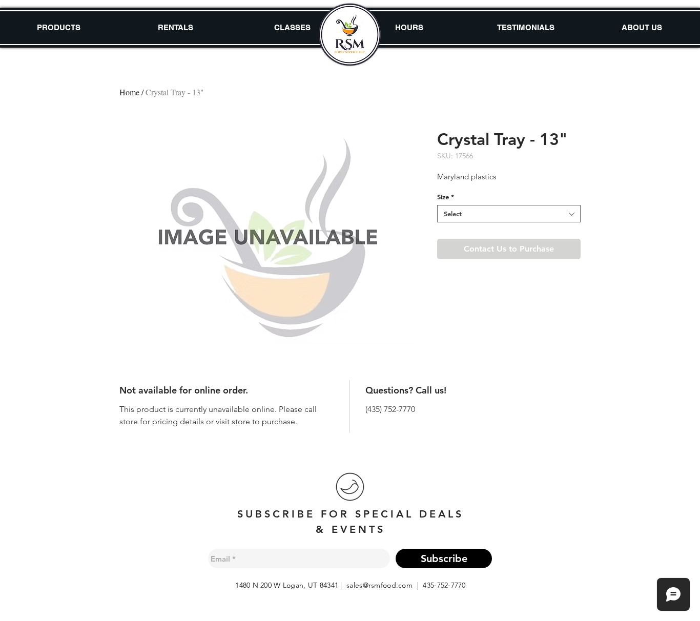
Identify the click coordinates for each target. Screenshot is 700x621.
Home (129, 92)
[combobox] (509, 213)
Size (445, 197)
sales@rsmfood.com (379, 585)
